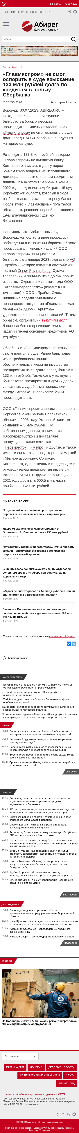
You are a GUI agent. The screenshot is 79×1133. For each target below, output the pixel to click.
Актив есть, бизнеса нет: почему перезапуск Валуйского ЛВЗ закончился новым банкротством (43, 834)
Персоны (68, 1128)
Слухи (5, 725)
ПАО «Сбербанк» (37, 138)
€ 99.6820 (71, 3)
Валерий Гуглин (16, 475)
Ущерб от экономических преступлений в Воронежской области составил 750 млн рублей (35, 530)
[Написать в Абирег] (75, 12)
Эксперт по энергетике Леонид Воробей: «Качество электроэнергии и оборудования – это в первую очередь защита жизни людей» (44, 843)
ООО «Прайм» (38, 293)
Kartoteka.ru (13, 464)
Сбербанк (46, 182)
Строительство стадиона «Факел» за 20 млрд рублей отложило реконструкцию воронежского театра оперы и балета (40, 716)
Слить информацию (53, 1128)
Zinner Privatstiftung (34, 270)
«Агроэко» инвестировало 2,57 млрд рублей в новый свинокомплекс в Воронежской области (39, 592)
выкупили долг (54, 320)
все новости (70, 894)
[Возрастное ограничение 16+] (3, 4)
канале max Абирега (62, 636)
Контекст (6, 960)
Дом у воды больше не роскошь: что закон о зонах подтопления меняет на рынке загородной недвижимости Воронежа (40, 801)
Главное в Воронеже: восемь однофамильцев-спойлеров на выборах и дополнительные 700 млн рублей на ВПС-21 (37, 613)
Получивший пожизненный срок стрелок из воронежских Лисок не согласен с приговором (34, 512)
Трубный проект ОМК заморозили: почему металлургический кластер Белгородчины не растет (41, 873)
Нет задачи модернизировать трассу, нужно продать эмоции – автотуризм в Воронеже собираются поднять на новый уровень (38, 550)
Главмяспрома (59, 304)
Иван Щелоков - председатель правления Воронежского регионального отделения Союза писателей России (44, 922)
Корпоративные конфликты (40, 1075)
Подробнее (71, 942)
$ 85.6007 (56, 3)
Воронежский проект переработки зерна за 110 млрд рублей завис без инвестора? (41, 756)
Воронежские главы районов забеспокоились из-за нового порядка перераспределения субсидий (40, 748)
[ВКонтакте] (69, 644)
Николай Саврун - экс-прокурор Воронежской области (42, 936)
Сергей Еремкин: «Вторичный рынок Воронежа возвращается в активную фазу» (38, 826)
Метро (38, 447)
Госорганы (45, 1130)
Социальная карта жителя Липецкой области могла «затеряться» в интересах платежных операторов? (41, 733)
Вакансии (38, 1128)
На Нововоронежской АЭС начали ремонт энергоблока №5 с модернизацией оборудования (39, 1022)
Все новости (12, 1056)
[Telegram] (74, 644)
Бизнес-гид (66, 1083)
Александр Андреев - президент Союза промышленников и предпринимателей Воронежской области (42, 913)
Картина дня (15, 1067)
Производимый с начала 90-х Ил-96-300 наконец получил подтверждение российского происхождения (37, 686)
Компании (33, 1130)
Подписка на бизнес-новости (18, 1128)
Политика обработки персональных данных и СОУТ (34, 1094)
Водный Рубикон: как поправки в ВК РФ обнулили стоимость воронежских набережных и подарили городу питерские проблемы (43, 853)
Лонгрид (6, 792)
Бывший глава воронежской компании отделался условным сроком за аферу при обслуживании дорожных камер (37, 572)
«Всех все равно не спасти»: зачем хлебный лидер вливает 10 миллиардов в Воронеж (40, 818)
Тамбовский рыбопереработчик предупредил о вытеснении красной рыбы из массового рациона (38, 708)
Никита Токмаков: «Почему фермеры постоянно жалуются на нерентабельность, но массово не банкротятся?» (39, 864)
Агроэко (23, 392)
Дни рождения (10, 904)
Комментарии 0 (17, 657)
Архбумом (24, 309)
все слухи (72, 771)
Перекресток (15, 447)
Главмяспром (16, 160)
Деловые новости (62, 1067)
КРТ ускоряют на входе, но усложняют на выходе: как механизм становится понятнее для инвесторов (42, 811)
